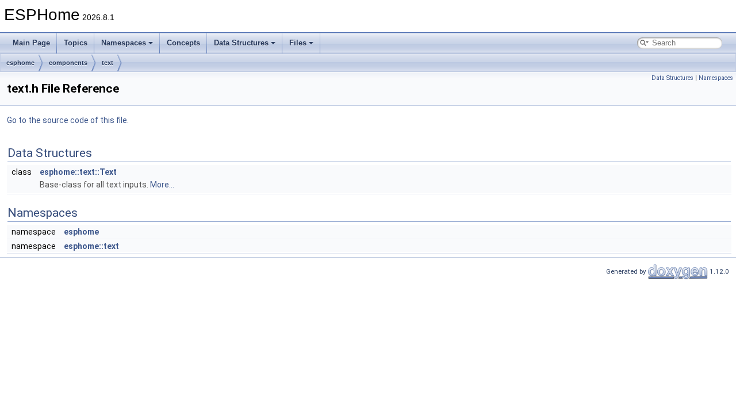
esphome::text (91, 246)
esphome (20, 62)
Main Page (31, 43)
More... (162, 184)
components (68, 62)
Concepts (183, 43)
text (107, 62)
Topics (75, 43)
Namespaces (123, 43)
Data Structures (241, 43)
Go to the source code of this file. (68, 120)
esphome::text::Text (78, 172)
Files (297, 43)
